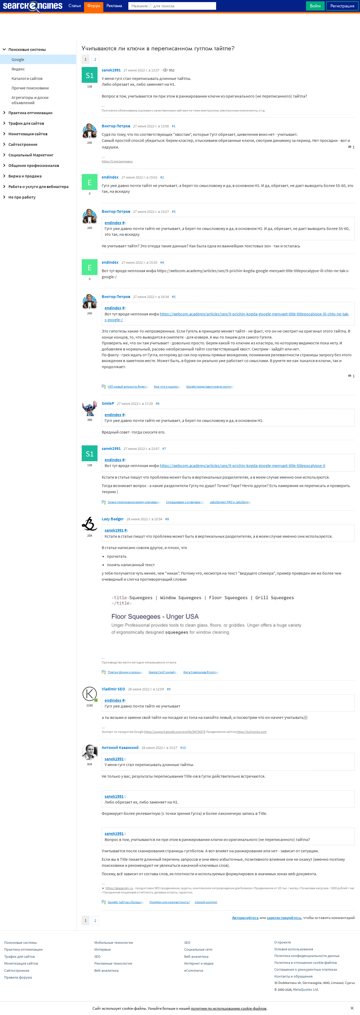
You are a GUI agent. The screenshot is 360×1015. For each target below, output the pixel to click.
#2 (162, 177)
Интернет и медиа (198, 963)
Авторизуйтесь (245, 917)
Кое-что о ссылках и (167, 386)
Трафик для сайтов (26, 123)
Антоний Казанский (120, 747)
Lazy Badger (113, 518)
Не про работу (22, 197)
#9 (169, 689)
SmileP (108, 403)
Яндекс (18, 68)
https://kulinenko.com (251, 732)
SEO (97, 956)
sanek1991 (111, 70)
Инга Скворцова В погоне (201, 672)
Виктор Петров (116, 125)
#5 (174, 296)
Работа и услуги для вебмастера (38, 186)
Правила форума (18, 977)
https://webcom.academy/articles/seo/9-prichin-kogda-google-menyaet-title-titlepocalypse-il (242, 465)
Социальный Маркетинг (30, 154)
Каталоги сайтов (27, 78)
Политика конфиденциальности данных (306, 955)
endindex (110, 177)
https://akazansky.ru (119, 888)
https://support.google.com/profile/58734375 (174, 732)
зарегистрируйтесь (284, 917)
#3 (174, 211)
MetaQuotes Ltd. (306, 989)
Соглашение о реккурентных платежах (305, 969)
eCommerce (193, 970)
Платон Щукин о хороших (126, 672)
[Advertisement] (180, 26)
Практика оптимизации (30, 112)
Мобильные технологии (113, 942)
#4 (162, 262)
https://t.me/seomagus (117, 161)
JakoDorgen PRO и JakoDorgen (231, 502)
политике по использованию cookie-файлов (228, 1008)
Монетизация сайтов (27, 133)
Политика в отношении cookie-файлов (305, 962)
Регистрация (342, 6)
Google (18, 59)
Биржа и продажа (25, 176)
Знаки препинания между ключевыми (134, 502)
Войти (315, 6)
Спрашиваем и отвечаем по (185, 502)
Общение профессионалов (33, 165)
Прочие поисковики (30, 87)
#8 (167, 519)
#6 (157, 403)
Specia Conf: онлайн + (163, 672)
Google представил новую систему (210, 386)
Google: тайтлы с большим (126, 902)
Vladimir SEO (113, 688)
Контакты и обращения (293, 976)
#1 (174, 126)
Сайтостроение (22, 144)
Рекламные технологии (113, 963)
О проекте (282, 942)
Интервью (102, 949)
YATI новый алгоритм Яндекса (128, 386)
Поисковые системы (27, 49)
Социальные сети (198, 949)
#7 (164, 448)
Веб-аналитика (106, 970)
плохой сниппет (206, 902)
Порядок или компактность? (169, 902)
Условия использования (293, 949)
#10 (183, 747)
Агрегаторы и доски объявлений (30, 100)
